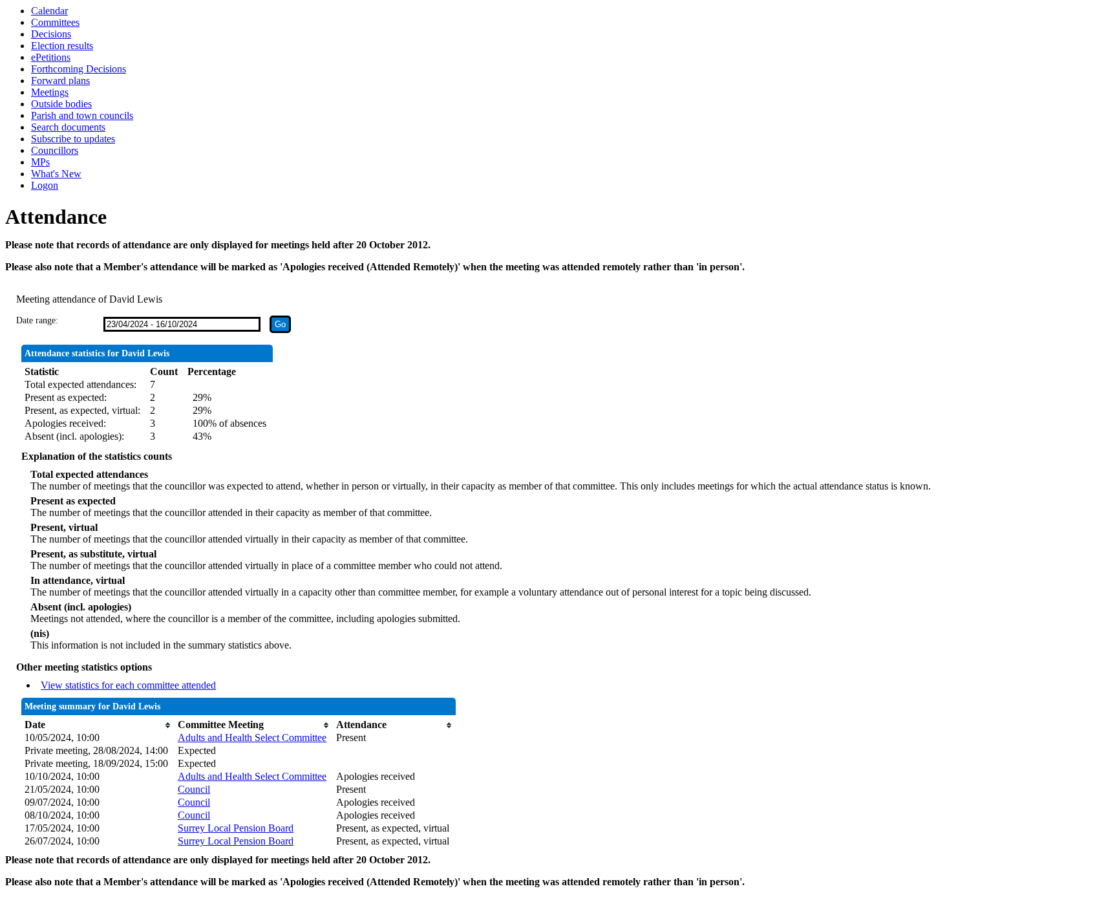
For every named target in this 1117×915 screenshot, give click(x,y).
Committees (55, 22)
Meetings (50, 92)
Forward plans (60, 80)
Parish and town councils (82, 115)
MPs (40, 161)
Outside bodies (61, 103)
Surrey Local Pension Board (235, 828)
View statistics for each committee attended (128, 685)
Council (194, 789)
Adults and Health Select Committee (252, 737)
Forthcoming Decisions (78, 68)
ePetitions (50, 57)
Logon (44, 185)
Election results (62, 45)
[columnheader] (98, 724)
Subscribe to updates (73, 138)
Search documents (68, 127)
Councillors (54, 150)
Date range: (37, 320)
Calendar (49, 10)
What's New (56, 173)
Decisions (51, 33)
